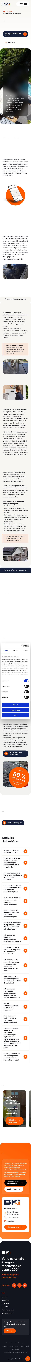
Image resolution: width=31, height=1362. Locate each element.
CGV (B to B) (15, 1349)
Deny (15, 715)
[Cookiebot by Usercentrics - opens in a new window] (22, 645)
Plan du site (9, 1343)
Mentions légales (20, 1343)
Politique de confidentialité (10, 1346)
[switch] (26, 686)
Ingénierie (5, 1303)
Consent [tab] (5, 650)
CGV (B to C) (25, 1346)
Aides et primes (7, 1313)
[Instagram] (19, 1285)
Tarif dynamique (8, 1310)
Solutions (5, 1307)
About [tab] (25, 650)
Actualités (5, 1300)
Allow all (15, 705)
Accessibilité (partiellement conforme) (15, 1352)
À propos (5, 1297)
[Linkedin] (24, 1285)
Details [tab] (15, 650)
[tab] (15, 299)
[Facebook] (14, 1285)
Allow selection (15, 710)
